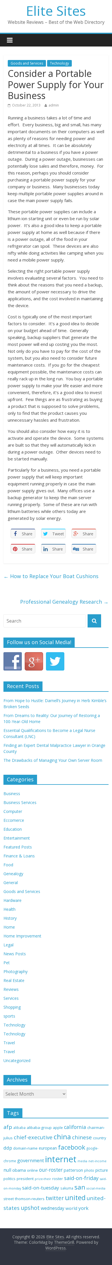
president (25, 1178)
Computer (12, 811)
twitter (55, 1198)
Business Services (19, 802)
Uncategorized (16, 1060)
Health (9, 909)
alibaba (19, 1127)
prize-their (43, 1179)
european (48, 1148)
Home (9, 927)
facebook (71, 1147)
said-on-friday (81, 1177)
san (79, 1187)
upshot (30, 1208)
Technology (59, 63)
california (75, 1126)
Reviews (11, 989)
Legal (8, 945)
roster (57, 1178)
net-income (97, 1161)
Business (11, 793)
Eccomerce (13, 820)
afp (7, 1127)
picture (101, 1170)
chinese (82, 1137)
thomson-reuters (30, 1198)
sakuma (66, 1188)
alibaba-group (39, 1127)
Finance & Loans (19, 856)
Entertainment (16, 838)
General (10, 882)
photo (89, 1170)
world (71, 1208)
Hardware (12, 900)
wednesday (52, 1208)
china (62, 1136)
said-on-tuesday (40, 1187)
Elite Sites (56, 11)
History (10, 918)
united (75, 1197)
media (82, 1161)
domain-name (25, 1148)
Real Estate (13, 980)
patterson (73, 1170)
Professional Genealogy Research (64, 601)
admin (54, 105)
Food (8, 864)
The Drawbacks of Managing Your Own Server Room (52, 760)
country (99, 1137)
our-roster (51, 1170)
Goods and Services (27, 63)
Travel (9, 1042)
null (7, 1170)
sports (9, 1016)
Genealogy (13, 873)
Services (11, 998)
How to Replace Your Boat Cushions (51, 576)
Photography (15, 971)
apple (58, 1127)
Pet (6, 962)
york (83, 1208)
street (8, 1198)
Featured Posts (17, 847)
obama (19, 1170)
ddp (7, 1147)
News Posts (14, 953)
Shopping (12, 1007)
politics (9, 1178)
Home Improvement (22, 936)
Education (12, 829)
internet (60, 1159)
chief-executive (33, 1137)
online (32, 1170)
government (30, 1160)
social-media (95, 1188)
